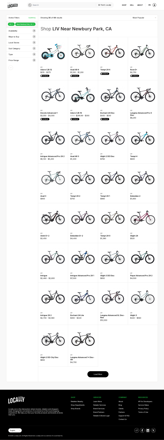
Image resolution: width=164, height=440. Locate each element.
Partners (122, 412)
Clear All (32, 18)
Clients (121, 409)
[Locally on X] (153, 430)
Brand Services (99, 409)
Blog (120, 405)
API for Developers (145, 401)
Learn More (97, 401)
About (140, 5)
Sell (132, 5)
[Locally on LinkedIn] (148, 430)
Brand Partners (98, 412)
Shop (124, 5)
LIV (10, 24)
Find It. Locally (105, 5)
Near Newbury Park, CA (25, 24)
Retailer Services (99, 405)
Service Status (143, 405)
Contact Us (123, 419)
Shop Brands (75, 409)
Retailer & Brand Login (101, 416)
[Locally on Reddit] (136, 430)
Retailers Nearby (77, 401)
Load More (98, 374)
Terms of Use (143, 412)
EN (149, 5)
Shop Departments (78, 405)
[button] (22, 31)
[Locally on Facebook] (142, 430)
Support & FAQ (124, 416)
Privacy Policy (143, 409)
